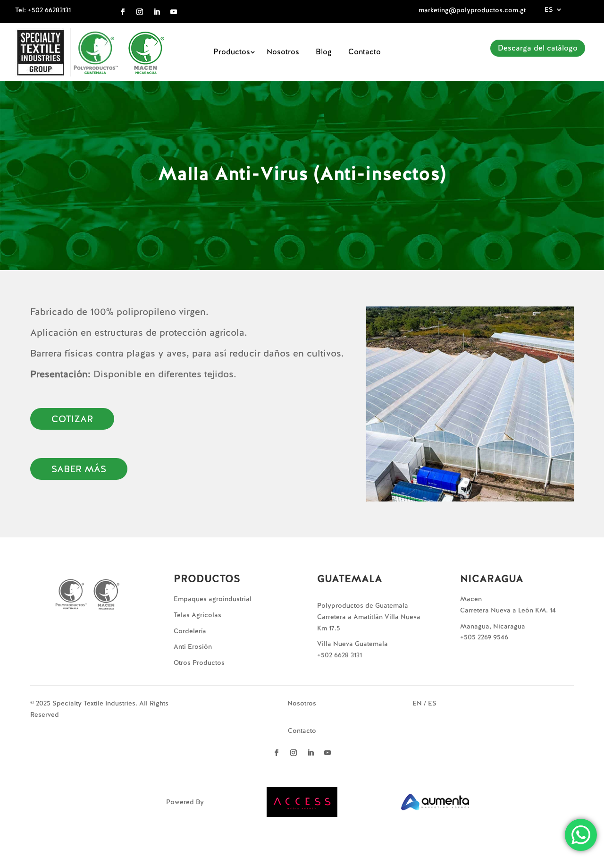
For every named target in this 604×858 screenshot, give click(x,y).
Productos (231, 52)
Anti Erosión (193, 646)
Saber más (78, 469)
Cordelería (190, 631)
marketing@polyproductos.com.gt (472, 10)
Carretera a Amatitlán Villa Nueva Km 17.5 (368, 622)
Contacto (364, 52)
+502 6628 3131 (339, 655)
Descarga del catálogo (538, 48)
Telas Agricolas (197, 615)
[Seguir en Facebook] (122, 11)
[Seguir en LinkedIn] (156, 11)
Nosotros (283, 52)
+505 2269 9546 (484, 637)
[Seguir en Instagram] (139, 11)
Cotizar (72, 419)
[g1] (470, 499)
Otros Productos (199, 662)
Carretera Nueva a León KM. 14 (508, 610)
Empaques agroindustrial (213, 599)
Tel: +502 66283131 (43, 10)
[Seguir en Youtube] (173, 11)
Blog (324, 52)
